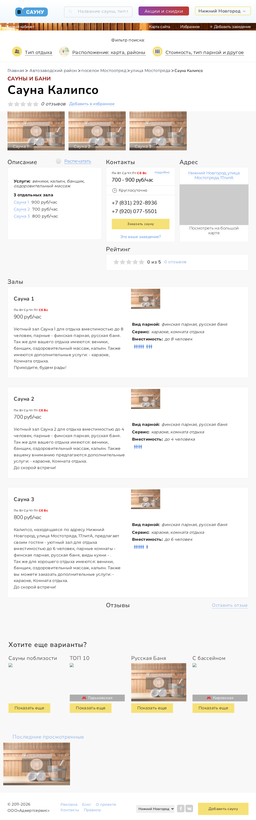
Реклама (69, 804)
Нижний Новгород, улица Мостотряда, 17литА (214, 175)
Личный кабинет (19, 26)
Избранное (190, 26)
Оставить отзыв (230, 605)
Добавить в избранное (91, 104)
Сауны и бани (29, 78)
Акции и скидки (163, 11)
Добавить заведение (232, 26)
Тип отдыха (38, 52)
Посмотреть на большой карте (214, 230)
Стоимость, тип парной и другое (205, 52)
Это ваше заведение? (140, 237)
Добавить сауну (223, 808)
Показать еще (29, 708)
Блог (86, 804)
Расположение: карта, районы (109, 52)
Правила (92, 810)
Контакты (69, 810)
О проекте (106, 804)
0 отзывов (175, 262)
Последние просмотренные (48, 736)
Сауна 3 (36, 216)
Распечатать (77, 161)
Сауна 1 (36, 202)
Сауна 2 (36, 209)
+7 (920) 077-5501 (134, 211)
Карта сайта (159, 26)
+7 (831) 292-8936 (134, 202)
